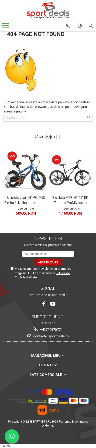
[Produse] (6, 26)
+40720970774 (50, 330)
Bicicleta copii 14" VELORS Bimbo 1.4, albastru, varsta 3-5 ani (25, 201)
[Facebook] (44, 304)
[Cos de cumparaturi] (80, 25)
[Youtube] (52, 304)
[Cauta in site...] (91, 25)
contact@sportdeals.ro (50, 336)
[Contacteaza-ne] (68, 25)
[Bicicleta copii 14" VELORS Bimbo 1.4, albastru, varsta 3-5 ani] (25, 171)
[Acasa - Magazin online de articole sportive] (48, 10)
